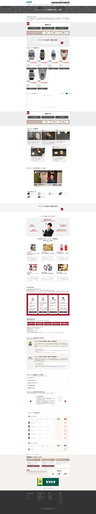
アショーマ (32, 430)
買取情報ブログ (50, 496)
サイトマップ (60, 501)
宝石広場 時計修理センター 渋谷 (41, 496)
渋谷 (53, 474)
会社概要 (60, 495)
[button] (30, 401)
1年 (66, 93)
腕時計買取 (29, 4)
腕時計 (27, 495)
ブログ (57, 4)
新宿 (59, 474)
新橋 (65, 474)
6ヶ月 (64, 93)
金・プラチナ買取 (46, 4)
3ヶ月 (62, 93)
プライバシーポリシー (61, 500)
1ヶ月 (60, 93)
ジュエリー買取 (35, 4)
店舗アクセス (60, 499)
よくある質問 (49, 499)
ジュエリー (28, 496)
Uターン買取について (39, 499)
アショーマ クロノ (33, 422)
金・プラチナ (28, 499)
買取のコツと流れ (50, 495)
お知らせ (60, 496)
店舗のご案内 (52, 4)
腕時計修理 (67, 4)
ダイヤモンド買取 (41, 4)
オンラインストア (61, 4)
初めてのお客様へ (39, 495)
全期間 (69, 93)
